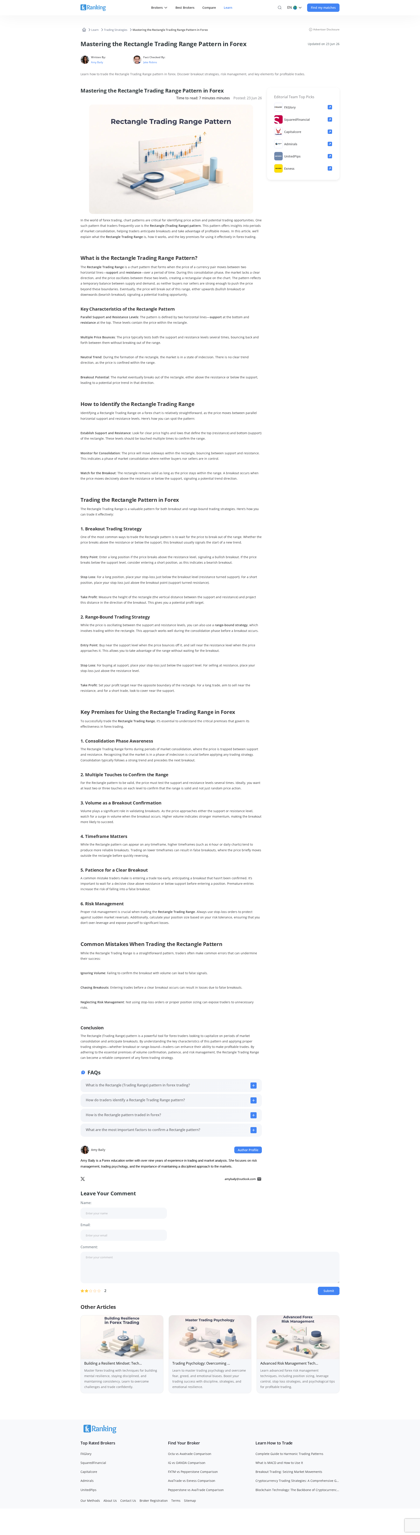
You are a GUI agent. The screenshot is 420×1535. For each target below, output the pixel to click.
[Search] (279, 7)
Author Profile (248, 1150)
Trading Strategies (115, 29)
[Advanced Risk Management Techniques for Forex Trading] (298, 1354)
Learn (95, 29)
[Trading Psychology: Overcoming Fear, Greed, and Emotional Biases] (210, 1354)
